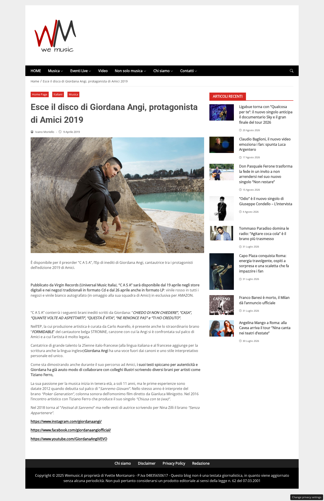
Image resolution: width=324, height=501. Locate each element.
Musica (54, 70)
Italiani (58, 94)
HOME (36, 70)
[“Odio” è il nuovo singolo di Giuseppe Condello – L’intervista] (221, 208)
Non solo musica (129, 70)
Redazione (201, 463)
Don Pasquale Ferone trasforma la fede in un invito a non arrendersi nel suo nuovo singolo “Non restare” (265, 174)
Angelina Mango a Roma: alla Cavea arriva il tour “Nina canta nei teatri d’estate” (264, 327)
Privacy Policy (174, 463)
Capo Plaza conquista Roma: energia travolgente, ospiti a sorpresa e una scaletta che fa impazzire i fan (264, 263)
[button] (291, 70)
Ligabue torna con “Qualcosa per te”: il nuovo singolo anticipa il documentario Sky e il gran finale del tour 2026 (265, 114)
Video (103, 70)
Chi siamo (161, 70)
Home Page (39, 94)
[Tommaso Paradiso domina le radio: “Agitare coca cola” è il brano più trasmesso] (221, 233)
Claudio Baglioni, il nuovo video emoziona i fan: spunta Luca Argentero (265, 144)
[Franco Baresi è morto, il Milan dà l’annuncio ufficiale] (221, 305)
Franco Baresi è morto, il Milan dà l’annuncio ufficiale (264, 300)
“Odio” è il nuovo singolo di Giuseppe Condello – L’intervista (265, 201)
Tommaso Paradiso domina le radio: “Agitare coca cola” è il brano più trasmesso (264, 233)
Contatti (187, 70)
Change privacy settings (306, 497)
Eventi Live (79, 70)
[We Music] (55, 35)
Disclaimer (147, 463)
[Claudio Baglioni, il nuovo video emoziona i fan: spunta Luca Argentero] (221, 145)
